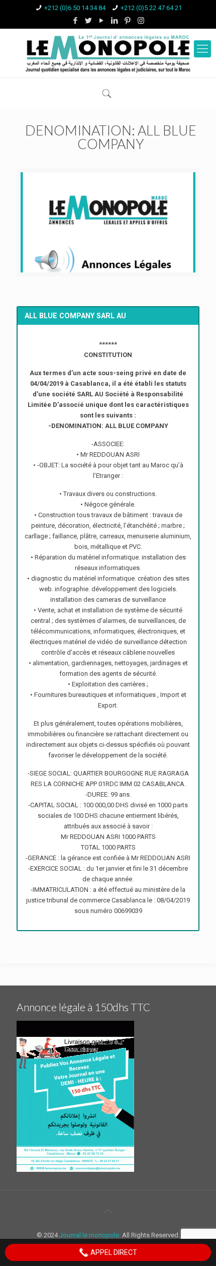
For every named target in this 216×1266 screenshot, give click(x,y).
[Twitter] (88, 20)
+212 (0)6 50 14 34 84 (74, 8)
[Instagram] (141, 20)
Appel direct (113, 1252)
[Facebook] (75, 20)
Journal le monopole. (90, 1235)
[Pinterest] (128, 20)
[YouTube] (101, 20)
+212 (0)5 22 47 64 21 (151, 8)
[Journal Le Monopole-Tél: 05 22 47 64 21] (108, 53)
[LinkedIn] (115, 20)
